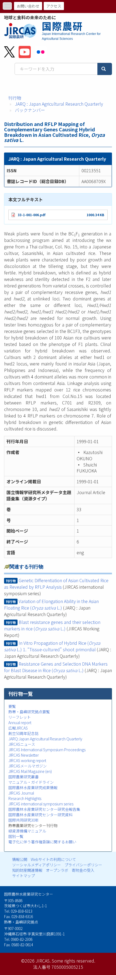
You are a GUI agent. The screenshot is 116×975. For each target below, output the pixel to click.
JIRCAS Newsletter (23, 755)
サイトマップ (23, 875)
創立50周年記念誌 (23, 733)
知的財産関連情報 (27, 870)
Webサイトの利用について (53, 859)
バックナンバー (30, 110)
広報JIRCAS (18, 728)
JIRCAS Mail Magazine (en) (30, 771)
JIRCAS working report (27, 760)
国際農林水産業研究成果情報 (32, 787)
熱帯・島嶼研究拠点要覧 (29, 711)
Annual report (19, 722)
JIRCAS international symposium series (40, 803)
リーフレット (19, 717)
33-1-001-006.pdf (31, 214)
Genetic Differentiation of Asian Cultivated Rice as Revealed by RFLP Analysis (56, 583)
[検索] (104, 69)
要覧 (12, 706)
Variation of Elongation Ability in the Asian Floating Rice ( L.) (51, 604)
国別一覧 (15, 836)
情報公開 (19, 859)
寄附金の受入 (83, 870)
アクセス (53, 6)
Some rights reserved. (73, 960)
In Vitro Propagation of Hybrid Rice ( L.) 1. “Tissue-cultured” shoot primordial (52, 646)
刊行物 (14, 98)
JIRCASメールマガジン (27, 766)
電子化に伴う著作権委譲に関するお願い (42, 841)
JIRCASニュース (21, 744)
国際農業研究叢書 (23, 776)
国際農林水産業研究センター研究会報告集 (44, 809)
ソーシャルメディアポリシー (36, 864)
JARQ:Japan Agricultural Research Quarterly (45, 738)
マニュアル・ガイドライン (31, 782)
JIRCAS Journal (21, 793)
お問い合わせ (28, 6)
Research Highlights (24, 798)
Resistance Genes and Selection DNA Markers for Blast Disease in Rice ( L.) (56, 666)
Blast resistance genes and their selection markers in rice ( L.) (52, 625)
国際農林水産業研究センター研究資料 (40, 814)
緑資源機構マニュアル (27, 831)
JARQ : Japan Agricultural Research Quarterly (59, 104)
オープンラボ (57, 870)
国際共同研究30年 (23, 820)
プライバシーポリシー (83, 864)
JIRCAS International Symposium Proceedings (47, 749)
